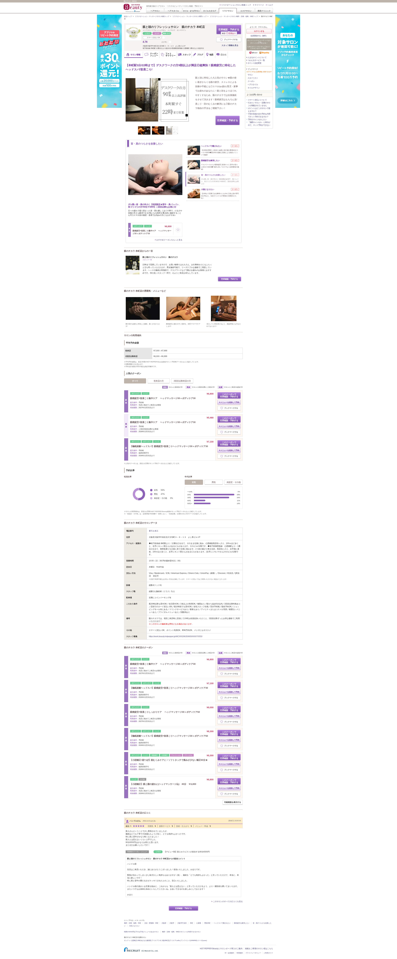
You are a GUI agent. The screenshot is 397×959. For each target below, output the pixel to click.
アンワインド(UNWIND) (189, 940)
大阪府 (164, 923)
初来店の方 (159, 381)
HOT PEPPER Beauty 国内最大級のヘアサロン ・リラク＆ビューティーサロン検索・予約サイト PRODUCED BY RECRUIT (133, 8)
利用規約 (240, 953)
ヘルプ (270, 5)
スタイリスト (253, 78)
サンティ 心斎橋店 (130, 940)
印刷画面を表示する (232, 802)
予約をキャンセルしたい (257, 119)
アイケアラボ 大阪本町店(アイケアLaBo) (166, 940)
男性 (214, 482)
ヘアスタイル (173, 11)
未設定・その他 (234, 482)
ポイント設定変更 (254, 63)
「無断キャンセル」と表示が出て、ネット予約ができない (259, 123)
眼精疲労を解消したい (242, 923)
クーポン (251, 81)
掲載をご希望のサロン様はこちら (259, 949)
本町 (191, 923)
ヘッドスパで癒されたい (222, 923)
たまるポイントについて (257, 57)
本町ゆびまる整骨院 (144, 940)
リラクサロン (227, 11)
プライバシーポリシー (253, 953)
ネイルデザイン (254, 88)
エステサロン (246, 11)
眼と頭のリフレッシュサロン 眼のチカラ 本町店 (174, 26)
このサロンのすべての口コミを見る (228, 901)
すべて (135, 381)
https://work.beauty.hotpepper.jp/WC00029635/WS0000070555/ (175, 636)
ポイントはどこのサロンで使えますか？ (259, 109)
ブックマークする (231, 39)
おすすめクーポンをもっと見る (169, 240)
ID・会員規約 (229, 953)
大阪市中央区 (182, 923)
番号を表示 (153, 531)
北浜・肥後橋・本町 (151, 923)
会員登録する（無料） (259, 36)
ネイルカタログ (209, 11)
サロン (250, 75)
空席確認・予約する (228, 31)
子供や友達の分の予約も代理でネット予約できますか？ (259, 115)
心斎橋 (198, 923)
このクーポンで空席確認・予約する (229, 395)
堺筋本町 (207, 923)
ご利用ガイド (268, 953)
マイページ (259, 5)
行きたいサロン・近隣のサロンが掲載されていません (259, 104)
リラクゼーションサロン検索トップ (236, 5)
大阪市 (172, 923)
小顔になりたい (134, 926)
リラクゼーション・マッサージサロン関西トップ (189, 16)
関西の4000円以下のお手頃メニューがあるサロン (141, 932)
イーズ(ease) (202, 940)
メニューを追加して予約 (230, 402)
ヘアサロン (155, 11)
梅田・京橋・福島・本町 (132, 923)
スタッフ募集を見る (230, 45)
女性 (194, 482)
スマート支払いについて (257, 100)
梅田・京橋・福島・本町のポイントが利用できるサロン (181, 932)
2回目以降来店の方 (182, 381)
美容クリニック (264, 11)
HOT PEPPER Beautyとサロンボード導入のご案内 (221, 949)
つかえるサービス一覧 (256, 60)
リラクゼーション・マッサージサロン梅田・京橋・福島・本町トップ (234, 16)
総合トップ (128, 16)
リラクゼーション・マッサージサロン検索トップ (152, 16)
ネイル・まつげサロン (191, 11)
